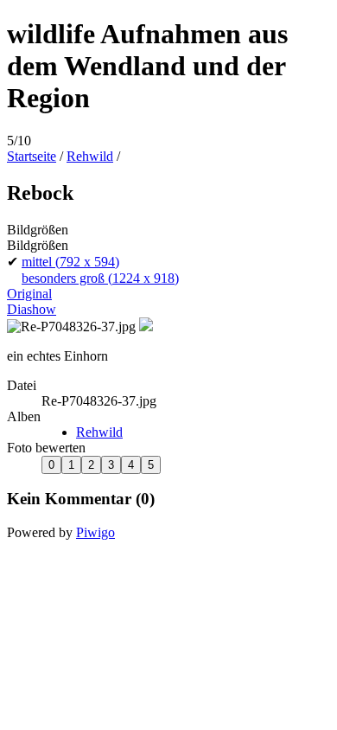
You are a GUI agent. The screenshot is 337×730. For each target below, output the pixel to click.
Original (29, 293)
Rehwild (90, 156)
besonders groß (100, 278)
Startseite (31, 156)
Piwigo (95, 532)
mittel (70, 261)
